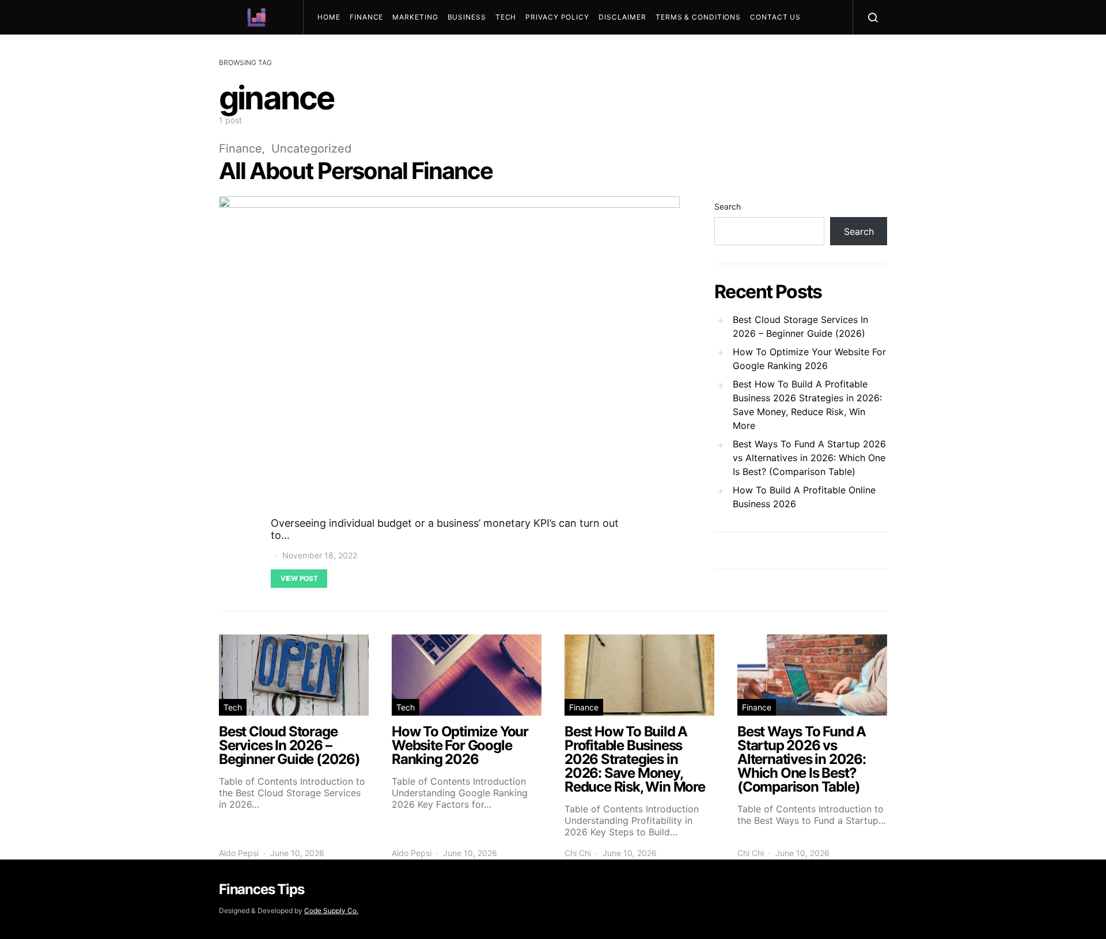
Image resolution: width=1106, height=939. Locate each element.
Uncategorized (311, 148)
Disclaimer (622, 17)
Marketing (415, 17)
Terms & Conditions (698, 17)
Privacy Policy (557, 17)
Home (328, 17)
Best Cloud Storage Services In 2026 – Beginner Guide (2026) (800, 326)
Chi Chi (578, 853)
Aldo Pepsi (239, 853)
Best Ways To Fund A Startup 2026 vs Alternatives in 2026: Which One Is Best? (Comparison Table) (809, 457)
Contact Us (775, 17)
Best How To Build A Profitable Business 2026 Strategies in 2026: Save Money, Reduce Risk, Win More (807, 404)
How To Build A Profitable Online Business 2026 (804, 497)
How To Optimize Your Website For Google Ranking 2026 (809, 358)
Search (727, 206)
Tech (506, 17)
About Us (342, 51)
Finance (366, 17)
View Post (299, 578)
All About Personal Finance (356, 171)
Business (467, 17)
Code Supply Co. (331, 910)
